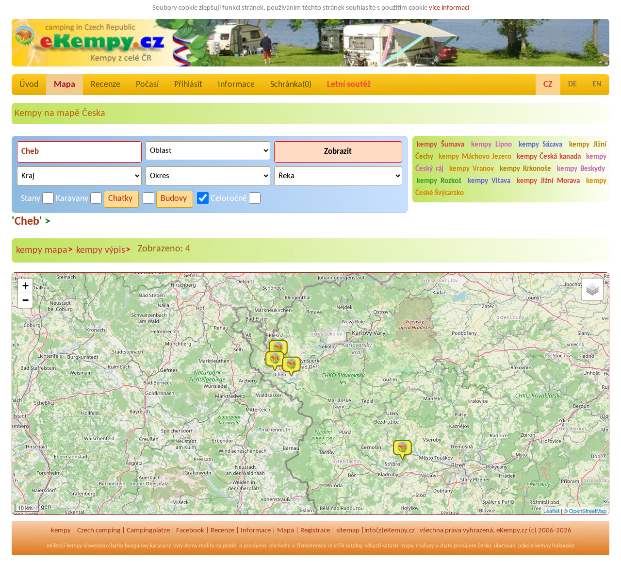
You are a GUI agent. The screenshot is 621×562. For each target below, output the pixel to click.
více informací (449, 8)
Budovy (174, 198)
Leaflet (551, 510)
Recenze (105, 84)
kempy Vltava (489, 181)
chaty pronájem (458, 546)
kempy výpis (103, 250)
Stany (30, 198)
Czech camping (98, 530)
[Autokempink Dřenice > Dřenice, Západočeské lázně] (293, 366)
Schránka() (290, 84)
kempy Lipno (491, 145)
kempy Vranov (471, 169)
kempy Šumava (440, 145)
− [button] (25, 300)
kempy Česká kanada (549, 157)
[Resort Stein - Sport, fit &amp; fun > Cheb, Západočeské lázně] (277, 360)
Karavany (72, 198)
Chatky (120, 198)
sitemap (348, 530)
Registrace (315, 530)
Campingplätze (148, 530)
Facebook (190, 530)
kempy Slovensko (86, 546)
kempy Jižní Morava (548, 181)
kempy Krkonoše (525, 169)
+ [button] (25, 286)
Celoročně (229, 198)
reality (206, 546)
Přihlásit (188, 84)
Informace (236, 84)
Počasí (147, 84)
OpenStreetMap (587, 510)
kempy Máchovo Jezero (475, 157)
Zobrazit (338, 152)
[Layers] (592, 289)
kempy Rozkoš (439, 181)
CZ (548, 84)
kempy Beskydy (581, 169)
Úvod (28, 84)
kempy (61, 530)
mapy (406, 546)
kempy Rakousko (554, 546)
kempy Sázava (541, 145)
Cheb (27, 222)
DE (572, 84)
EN (597, 84)
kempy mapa (44, 250)
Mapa (64, 84)
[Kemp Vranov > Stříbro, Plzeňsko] (404, 449)
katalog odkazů (363, 546)
